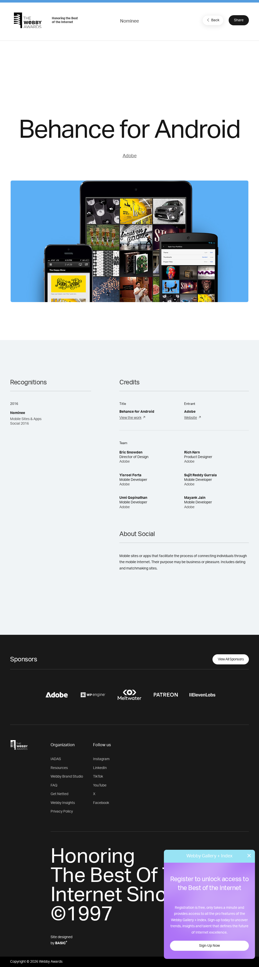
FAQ (54, 785)
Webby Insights (63, 803)
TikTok (98, 776)
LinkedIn (100, 768)
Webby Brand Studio (67, 776)
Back (215, 20)
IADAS (56, 759)
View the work (130, 418)
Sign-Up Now (209, 946)
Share (239, 20)
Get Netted (59, 794)
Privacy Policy (62, 811)
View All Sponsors (231, 659)
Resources (59, 768)
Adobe (130, 156)
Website (190, 418)
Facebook (101, 803)
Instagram (101, 759)
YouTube (99, 785)
